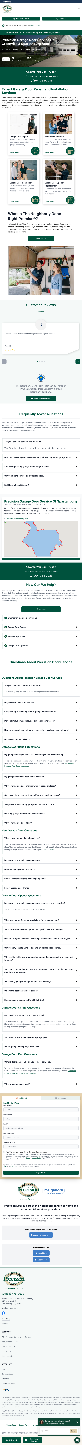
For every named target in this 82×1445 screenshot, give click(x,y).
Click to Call (62, 18)
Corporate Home (8, 1384)
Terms (28, 1158)
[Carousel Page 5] (44, 361)
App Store (42, 1253)
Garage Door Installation (21, 183)
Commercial (62, 1098)
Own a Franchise (8, 1346)
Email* (5, 1124)
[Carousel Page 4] (42, 361)
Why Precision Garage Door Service (16, 1337)
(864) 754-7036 (42, 80)
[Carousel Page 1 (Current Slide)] (37, 361)
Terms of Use (11, 1425)
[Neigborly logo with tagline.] (55, 1191)
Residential (23, 1098)
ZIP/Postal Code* (9, 1142)
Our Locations (7, 1374)
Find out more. (48, 849)
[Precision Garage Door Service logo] (28, 1191)
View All (41, 311)
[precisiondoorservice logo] (41, 1280)
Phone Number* (9, 1133)
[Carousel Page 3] (41, 361)
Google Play (42, 1260)
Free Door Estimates (54, 137)
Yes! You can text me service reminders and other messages (27, 1152)
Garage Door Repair (19, 137)
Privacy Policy (36, 1158)
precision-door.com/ (10, 1308)
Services (42, 609)
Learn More (75, 32)
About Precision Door (10, 1342)
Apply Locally (7, 1356)
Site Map (5, 1379)
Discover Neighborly (39, 1235)
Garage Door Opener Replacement (54, 184)
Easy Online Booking (22, 18)
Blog (3, 1369)
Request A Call (41, 1173)
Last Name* (7, 1115)
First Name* (7, 1105)
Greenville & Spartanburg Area (17, 519)
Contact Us (6, 1351)
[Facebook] (3, 1313)
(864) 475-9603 (14, 1293)
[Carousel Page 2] (39, 361)
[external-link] (68, 32)
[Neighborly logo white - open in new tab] (7, 2)
